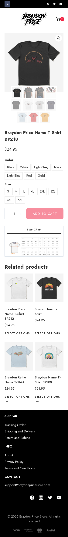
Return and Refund (17, 437)
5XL (20, 200)
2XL (42, 191)
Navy (57, 167)
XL (32, 191)
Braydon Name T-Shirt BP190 (48, 379)
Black (10, 167)
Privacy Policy (14, 461)
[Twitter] (54, 4)
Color (9, 160)
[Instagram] (41, 497)
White (24, 167)
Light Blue (13, 175)
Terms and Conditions (20, 468)
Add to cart (45, 213)
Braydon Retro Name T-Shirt (15, 379)
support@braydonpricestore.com (27, 485)
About (9, 455)
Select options (17, 333)
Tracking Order (15, 425)
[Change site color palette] (7, 4)
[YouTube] (60, 4)
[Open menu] (7, 19)
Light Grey (41, 167)
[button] (58, 38)
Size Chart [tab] (34, 229)
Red (29, 175)
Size (8, 184)
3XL (52, 191)
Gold (41, 175)
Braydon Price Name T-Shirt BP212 (15, 314)
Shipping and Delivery (20, 431)
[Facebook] (48, 4)
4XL (9, 200)
